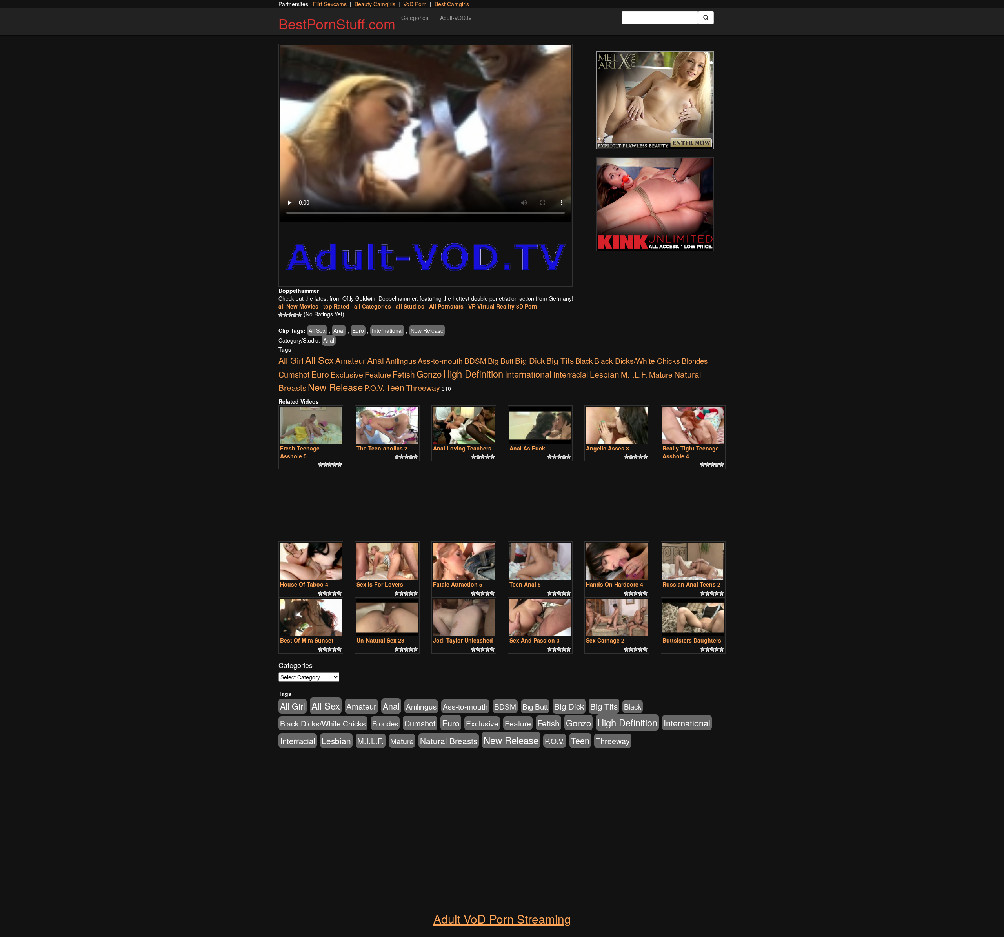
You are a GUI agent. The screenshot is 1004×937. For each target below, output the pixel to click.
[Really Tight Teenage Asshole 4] (693, 425)
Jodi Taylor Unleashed (463, 640)
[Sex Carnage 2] (617, 617)
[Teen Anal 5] (540, 561)
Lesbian (604, 374)
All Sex (317, 330)
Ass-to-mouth (440, 360)
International (387, 330)
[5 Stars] (299, 314)
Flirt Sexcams (330, 4)
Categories (414, 18)
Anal (338, 330)
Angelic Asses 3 (607, 448)
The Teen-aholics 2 (381, 448)
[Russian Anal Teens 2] (693, 561)
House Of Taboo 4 (304, 584)
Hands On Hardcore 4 (614, 584)
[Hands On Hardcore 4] (617, 561)
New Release (427, 330)
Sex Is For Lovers (379, 584)
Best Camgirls (452, 4)
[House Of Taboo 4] (311, 561)
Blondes (695, 360)
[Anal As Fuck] (540, 425)
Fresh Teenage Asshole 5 (300, 452)
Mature (661, 374)
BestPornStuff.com (336, 23)
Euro (358, 330)
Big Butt (500, 360)
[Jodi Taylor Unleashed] (464, 617)
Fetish (404, 374)
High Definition (473, 373)
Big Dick (530, 360)
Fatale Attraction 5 (457, 584)
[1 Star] (280, 314)
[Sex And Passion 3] (540, 617)
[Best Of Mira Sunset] (311, 617)
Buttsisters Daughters (691, 640)
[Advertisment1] (655, 100)
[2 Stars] (285, 314)
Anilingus (401, 360)
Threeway (423, 387)
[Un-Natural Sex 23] (387, 617)
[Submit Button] (706, 17)
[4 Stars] (295, 314)
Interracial (570, 374)
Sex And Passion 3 (534, 640)
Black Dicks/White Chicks (637, 360)
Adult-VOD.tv (455, 18)
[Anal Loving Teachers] (464, 425)
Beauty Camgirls (375, 4)
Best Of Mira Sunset (306, 640)
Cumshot (294, 374)
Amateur (350, 360)
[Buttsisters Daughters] (693, 617)
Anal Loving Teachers (462, 448)
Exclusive (347, 374)
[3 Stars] (290, 314)
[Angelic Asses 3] (617, 425)
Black (584, 361)
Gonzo (429, 373)
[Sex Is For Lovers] (387, 561)
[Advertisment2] (655, 204)
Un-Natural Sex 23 (380, 640)
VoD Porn (415, 4)
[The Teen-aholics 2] (387, 425)
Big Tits (560, 360)
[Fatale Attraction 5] (464, 561)
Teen (395, 387)
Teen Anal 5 (525, 584)
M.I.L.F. (634, 374)
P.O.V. (374, 387)
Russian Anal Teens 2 (691, 584)
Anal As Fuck (527, 448)
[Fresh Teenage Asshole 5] (311, 425)
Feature (378, 374)
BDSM (475, 360)
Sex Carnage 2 (605, 640)
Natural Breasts (448, 740)
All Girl (291, 360)
